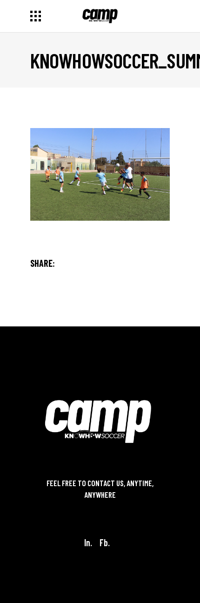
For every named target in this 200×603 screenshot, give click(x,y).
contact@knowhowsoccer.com (100, 506)
